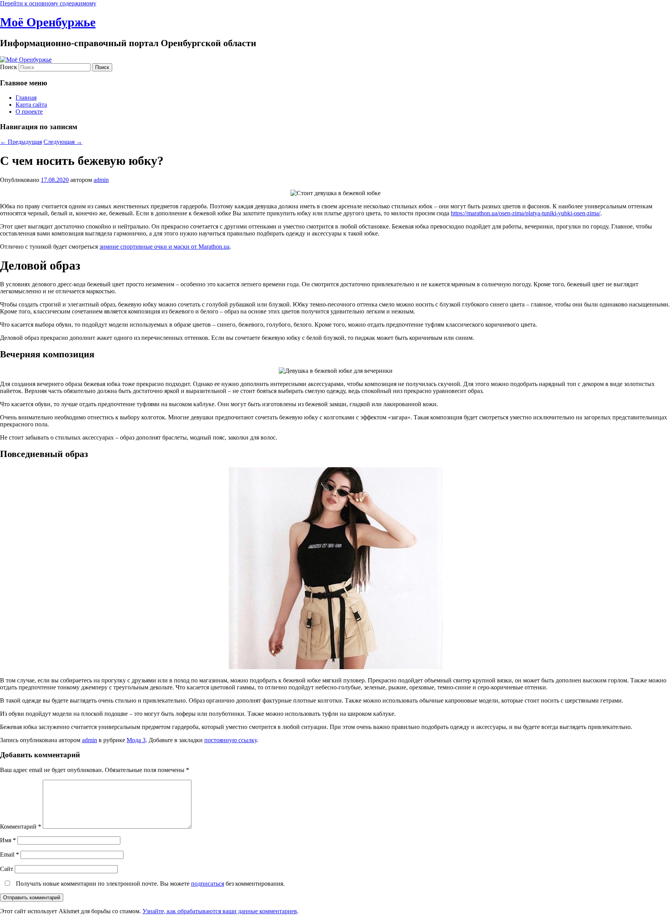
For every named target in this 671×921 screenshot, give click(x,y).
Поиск (8, 67)
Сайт (6, 869)
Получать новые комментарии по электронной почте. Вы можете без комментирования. (149, 883)
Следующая (62, 141)
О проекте (29, 111)
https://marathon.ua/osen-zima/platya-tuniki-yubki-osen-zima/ (525, 213)
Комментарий (20, 826)
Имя (8, 840)
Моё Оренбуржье (48, 22)
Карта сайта (31, 104)
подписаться (207, 883)
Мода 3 (136, 740)
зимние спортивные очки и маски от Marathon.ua (164, 246)
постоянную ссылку (230, 740)
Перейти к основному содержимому (48, 3)
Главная (26, 97)
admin (101, 180)
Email (9, 854)
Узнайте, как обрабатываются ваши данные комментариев (220, 911)
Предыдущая (21, 141)
